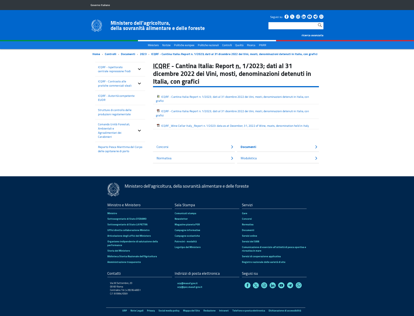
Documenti (128, 54)
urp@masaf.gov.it (187, 283)
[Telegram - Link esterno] (315, 17)
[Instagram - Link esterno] (298, 17)
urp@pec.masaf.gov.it (189, 287)
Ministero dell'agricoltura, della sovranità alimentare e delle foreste (158, 25)
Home (96, 54)
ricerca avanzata (312, 35)
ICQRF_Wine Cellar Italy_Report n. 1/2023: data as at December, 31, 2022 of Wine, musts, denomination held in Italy (235, 126)
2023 (143, 54)
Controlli (110, 54)
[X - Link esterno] (292, 17)
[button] (139, 69)
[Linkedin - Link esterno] (304, 17)
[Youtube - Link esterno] (309, 17)
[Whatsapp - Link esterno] (321, 17)
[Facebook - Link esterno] (286, 17)
